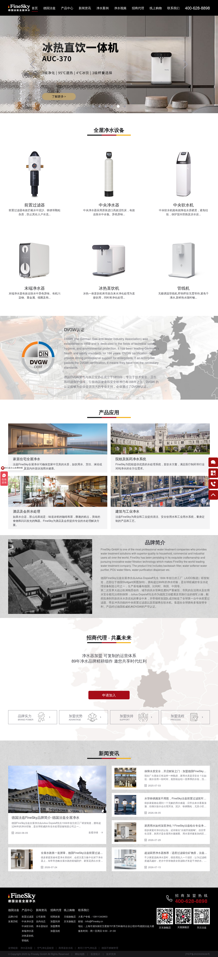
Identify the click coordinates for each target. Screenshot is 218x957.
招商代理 (138, 8)
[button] (32, 64)
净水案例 (102, 8)
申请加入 (109, 695)
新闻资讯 (85, 8)
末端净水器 (28, 930)
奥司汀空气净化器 (87, 948)
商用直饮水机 (66, 948)
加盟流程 (55, 930)
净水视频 (120, 8)
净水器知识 (42, 926)
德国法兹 (49, 8)
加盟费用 (55, 926)
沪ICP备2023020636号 (197, 954)
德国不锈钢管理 (110, 948)
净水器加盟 (26, 948)
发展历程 (13, 921)
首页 (35, 8)
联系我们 (173, 8)
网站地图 (79, 954)
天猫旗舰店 (70, 916)
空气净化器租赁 (45, 948)
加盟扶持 (55, 921)
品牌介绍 (13, 916)
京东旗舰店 (70, 921)
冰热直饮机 (28, 935)
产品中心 (67, 8)
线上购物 (156, 8)
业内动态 (40, 921)
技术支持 (111, 954)
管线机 (25, 940)
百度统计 (95, 954)
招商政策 (55, 916)
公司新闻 (40, 916)
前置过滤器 (28, 916)
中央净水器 (28, 921)
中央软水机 (28, 926)
